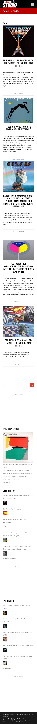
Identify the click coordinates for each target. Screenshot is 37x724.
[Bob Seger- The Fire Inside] (5, 513)
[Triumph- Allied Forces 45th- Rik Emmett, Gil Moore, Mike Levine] (18, 41)
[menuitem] (31, 4)
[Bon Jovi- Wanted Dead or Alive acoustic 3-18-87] (5, 639)
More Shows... (7, 482)
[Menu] (31, 4)
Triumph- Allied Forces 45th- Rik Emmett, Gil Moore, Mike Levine (18, 63)
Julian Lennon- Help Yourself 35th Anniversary (14, 521)
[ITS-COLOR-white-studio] (15, 4)
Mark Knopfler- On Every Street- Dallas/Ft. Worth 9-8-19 (17, 606)
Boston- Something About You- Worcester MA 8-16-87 (17, 620)
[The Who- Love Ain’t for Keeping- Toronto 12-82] (5, 663)
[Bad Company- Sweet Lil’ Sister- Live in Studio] (5, 650)
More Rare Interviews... (10, 558)
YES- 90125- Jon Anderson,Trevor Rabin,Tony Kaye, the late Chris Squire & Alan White (18, 267)
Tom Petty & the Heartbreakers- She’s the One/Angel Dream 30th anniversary (17, 547)
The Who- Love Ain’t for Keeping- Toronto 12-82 (17, 657)
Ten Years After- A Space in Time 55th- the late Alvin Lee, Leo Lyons (17, 534)
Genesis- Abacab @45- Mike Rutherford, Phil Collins (18, 466)
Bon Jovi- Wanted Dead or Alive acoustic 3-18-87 (17, 633)
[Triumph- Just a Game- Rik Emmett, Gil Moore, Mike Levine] (18, 321)
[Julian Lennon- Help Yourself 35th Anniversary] (5, 527)
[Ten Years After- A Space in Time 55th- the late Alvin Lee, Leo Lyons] (5, 540)
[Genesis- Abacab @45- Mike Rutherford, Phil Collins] (18, 447)
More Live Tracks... (8, 668)
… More (18, 479)
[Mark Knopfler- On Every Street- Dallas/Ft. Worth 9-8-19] (5, 613)
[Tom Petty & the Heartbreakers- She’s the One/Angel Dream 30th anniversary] (5, 553)
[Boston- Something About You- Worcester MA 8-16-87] (5, 626)
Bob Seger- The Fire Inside (12, 509)
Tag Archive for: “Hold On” (11, 11)
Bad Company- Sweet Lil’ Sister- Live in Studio (18, 645)
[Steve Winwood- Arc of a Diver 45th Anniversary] (18, 110)
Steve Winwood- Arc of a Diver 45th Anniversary (18, 128)
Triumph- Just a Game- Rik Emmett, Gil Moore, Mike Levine (18, 343)
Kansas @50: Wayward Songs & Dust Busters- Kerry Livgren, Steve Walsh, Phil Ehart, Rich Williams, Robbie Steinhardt (18, 201)
